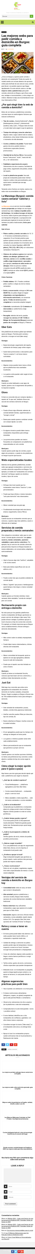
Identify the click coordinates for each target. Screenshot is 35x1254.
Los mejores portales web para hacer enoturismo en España (17, 1073)
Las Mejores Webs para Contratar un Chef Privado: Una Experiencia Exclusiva (17, 1118)
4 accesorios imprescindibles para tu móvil (20, 1230)
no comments (10, 49)
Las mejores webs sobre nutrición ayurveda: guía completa (17, 1088)
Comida (4, 32)
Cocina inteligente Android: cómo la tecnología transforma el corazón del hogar (17, 1133)
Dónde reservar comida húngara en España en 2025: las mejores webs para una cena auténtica (17, 1148)
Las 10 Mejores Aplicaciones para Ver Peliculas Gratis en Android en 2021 (15, 1234)
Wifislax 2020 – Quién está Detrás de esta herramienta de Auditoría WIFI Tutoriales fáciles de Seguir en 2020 (17, 1220)
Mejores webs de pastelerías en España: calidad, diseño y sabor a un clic (17, 1103)
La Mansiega (5, 206)
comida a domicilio (12, 1049)
